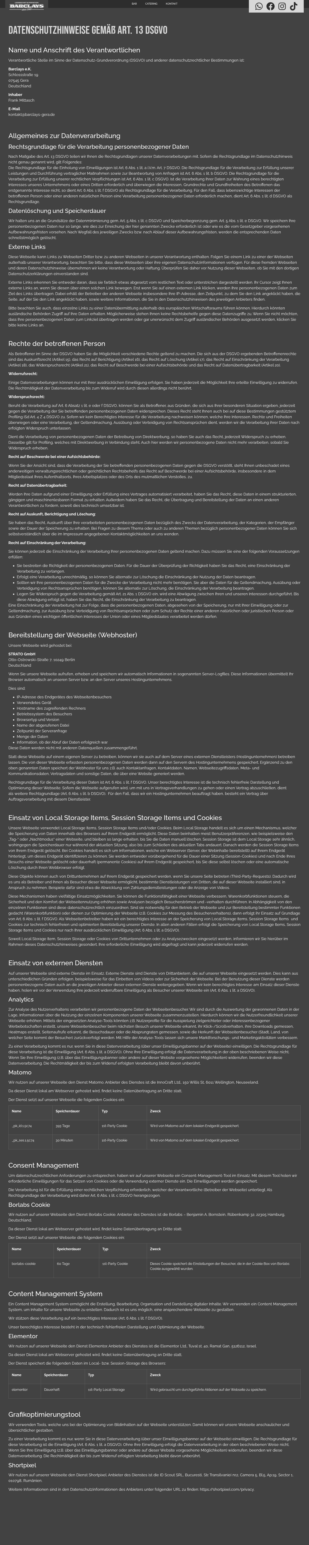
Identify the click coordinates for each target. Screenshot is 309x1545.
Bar (134, 3)
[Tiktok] (293, 6)
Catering (151, 3)
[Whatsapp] (259, 6)
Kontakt (171, 3)
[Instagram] (282, 6)
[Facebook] (270, 6)
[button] (9, 1536)
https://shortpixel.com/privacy (227, 1489)
